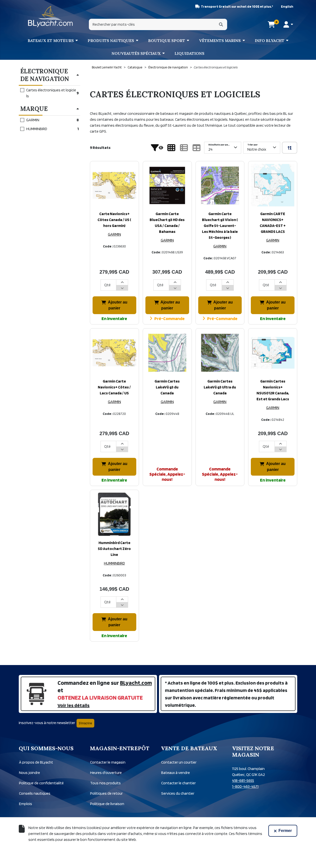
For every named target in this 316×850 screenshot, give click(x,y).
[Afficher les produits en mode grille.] (171, 148)
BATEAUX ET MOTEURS (51, 40)
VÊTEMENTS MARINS (220, 40)
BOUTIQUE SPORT (166, 40)
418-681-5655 (243, 780)
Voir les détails (74, 705)
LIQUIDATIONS (189, 53)
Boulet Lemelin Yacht (107, 67)
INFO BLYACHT (269, 40)
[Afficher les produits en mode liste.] (184, 148)
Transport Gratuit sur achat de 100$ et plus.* (237, 6)
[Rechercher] (221, 24)
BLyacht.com (136, 682)
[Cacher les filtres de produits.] (157, 147)
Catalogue (135, 67)
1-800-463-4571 (245, 786)
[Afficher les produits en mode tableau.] (196, 148)
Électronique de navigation (168, 67)
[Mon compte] (288, 24)
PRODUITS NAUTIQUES (111, 40)
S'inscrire (85, 723)
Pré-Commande (169, 318)
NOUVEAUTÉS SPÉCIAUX (136, 53)
